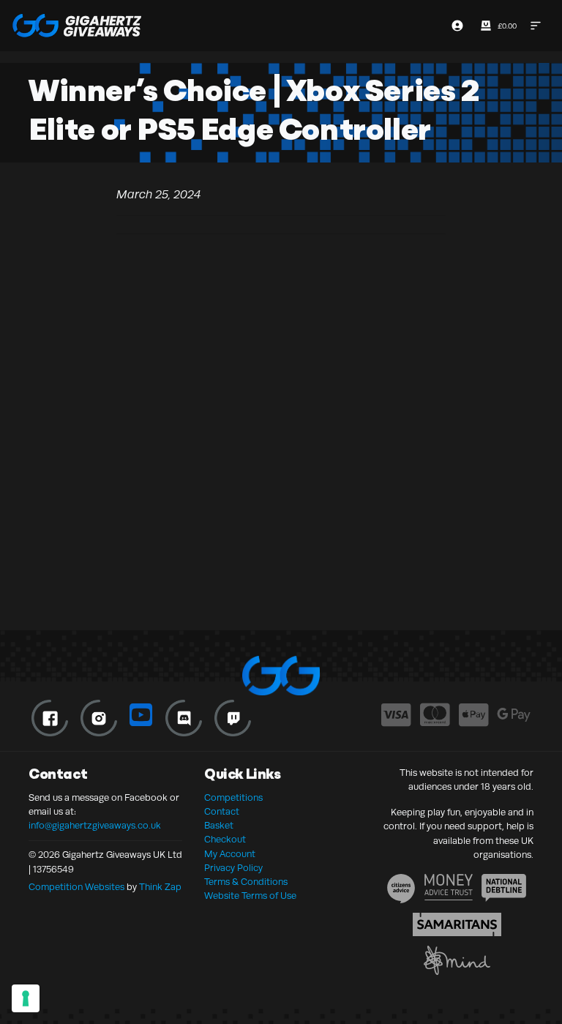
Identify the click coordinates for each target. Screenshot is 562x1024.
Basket (218, 826)
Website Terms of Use (250, 896)
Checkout (225, 839)
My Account (229, 854)
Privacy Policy (233, 868)
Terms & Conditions (246, 882)
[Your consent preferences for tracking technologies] (26, 998)
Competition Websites (76, 887)
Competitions (233, 798)
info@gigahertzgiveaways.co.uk (95, 826)
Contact (221, 812)
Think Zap (160, 887)
